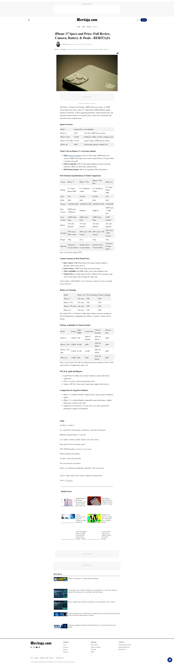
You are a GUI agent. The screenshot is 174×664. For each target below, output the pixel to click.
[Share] (117, 53)
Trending (88, 27)
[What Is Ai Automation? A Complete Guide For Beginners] (60, 581)
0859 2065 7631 (123, 649)
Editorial (65, 649)
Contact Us (66, 647)
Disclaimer (93, 649)
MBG (83, 26)
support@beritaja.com (124, 647)
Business (37, 658)
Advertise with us (60, 658)
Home (78, 26)
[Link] (31, 647)
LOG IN (144, 19)
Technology (42, 658)
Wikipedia (69, 480)
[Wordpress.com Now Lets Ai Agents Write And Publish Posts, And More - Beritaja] (94, 518)
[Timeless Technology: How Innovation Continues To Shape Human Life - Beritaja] (68, 518)
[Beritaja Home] (87, 20)
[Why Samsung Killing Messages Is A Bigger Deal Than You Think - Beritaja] (94, 500)
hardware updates (74, 155)
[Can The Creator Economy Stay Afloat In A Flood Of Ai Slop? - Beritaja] (94, 534)
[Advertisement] (87, 10)
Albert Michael (66, 44)
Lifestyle (51, 658)
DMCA (92, 652)
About (64, 645)
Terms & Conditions (96, 647)
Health (47, 658)
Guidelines (65, 652)
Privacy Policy (94, 645)
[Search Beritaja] (137, 20)
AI (94, 27)
